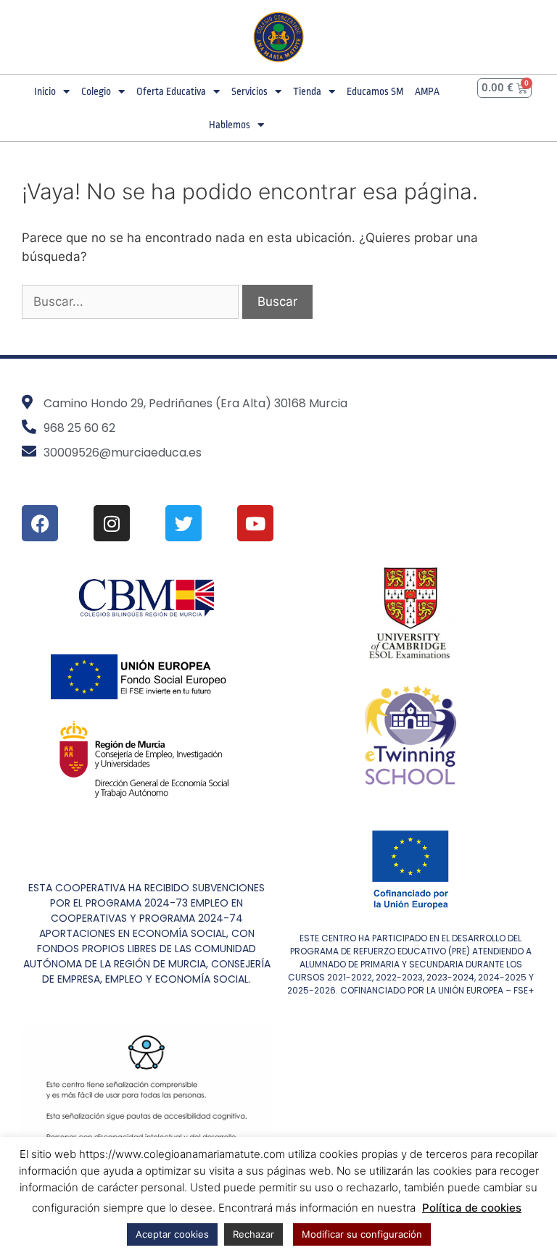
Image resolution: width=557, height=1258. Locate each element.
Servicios (249, 91)
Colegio (96, 91)
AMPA (427, 91)
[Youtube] (255, 523)
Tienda (307, 91)
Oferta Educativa (171, 91)
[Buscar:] (132, 301)
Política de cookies (471, 1208)
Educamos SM (375, 91)
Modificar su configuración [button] (362, 1234)
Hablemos (229, 124)
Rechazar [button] (253, 1234)
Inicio (45, 91)
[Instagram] (112, 523)
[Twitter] (183, 523)
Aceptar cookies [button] (172, 1234)
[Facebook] (40, 523)
